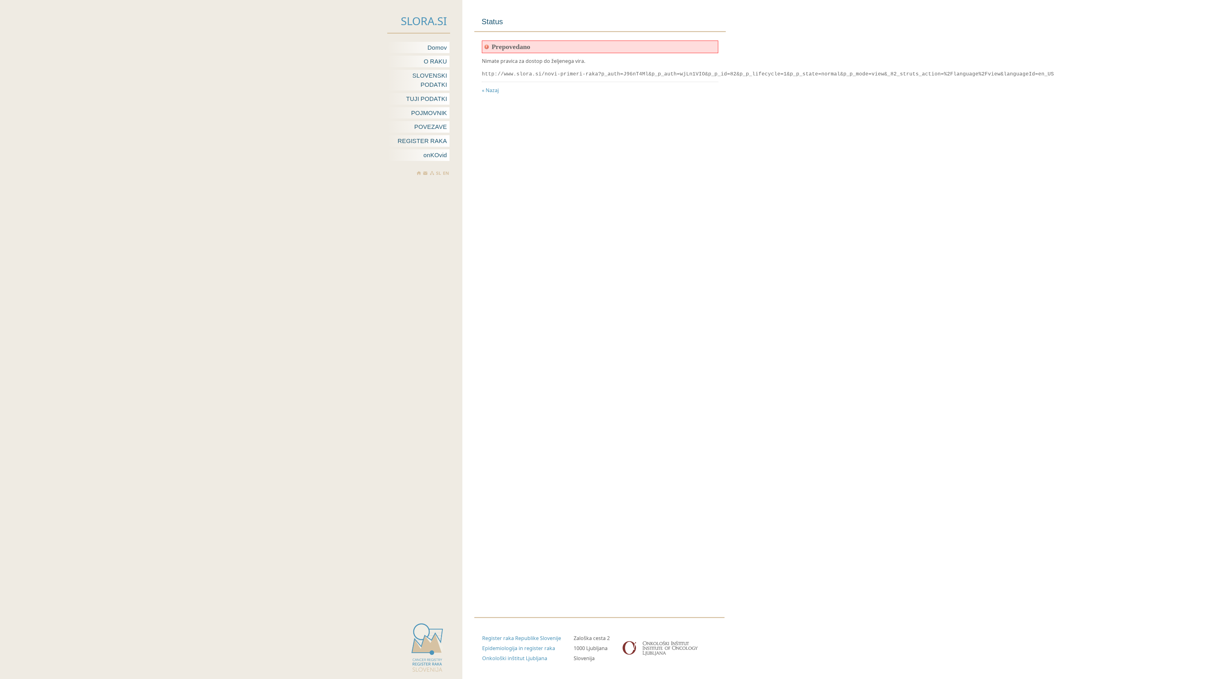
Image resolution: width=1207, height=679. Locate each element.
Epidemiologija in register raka (518, 648)
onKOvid (435, 155)
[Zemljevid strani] (431, 173)
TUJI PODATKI (426, 99)
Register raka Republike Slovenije (521, 638)
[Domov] (419, 173)
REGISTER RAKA (422, 141)
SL (438, 173)
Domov (437, 47)
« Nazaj (490, 90)
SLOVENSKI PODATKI (429, 80)
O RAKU (435, 61)
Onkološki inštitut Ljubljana (514, 658)
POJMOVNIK (429, 113)
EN (446, 173)
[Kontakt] (425, 173)
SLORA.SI (424, 20)
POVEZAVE (430, 127)
